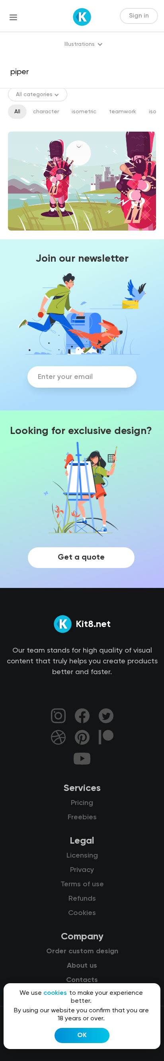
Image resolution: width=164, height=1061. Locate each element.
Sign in (139, 16)
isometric (84, 111)
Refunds (82, 898)
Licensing (82, 855)
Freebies (82, 817)
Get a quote (81, 558)
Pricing (82, 803)
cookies (55, 993)
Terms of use (82, 884)
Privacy (82, 870)
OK (82, 1035)
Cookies (82, 913)
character (46, 111)
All (17, 111)
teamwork (122, 111)
